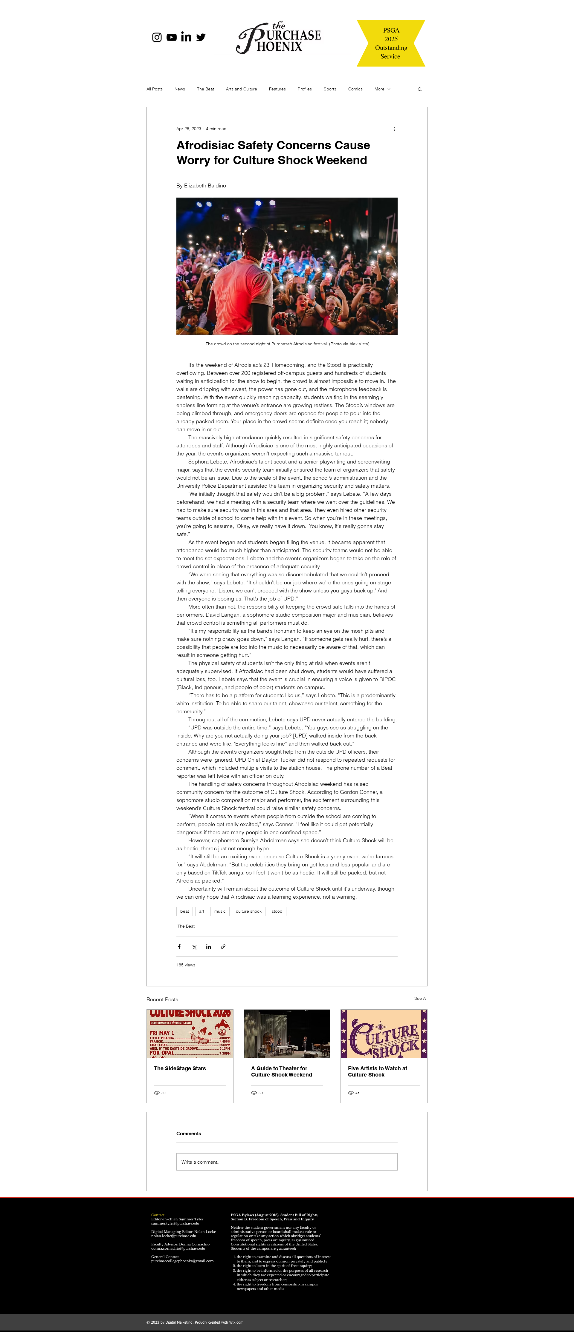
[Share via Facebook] (179, 946)
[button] (420, 89)
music (220, 911)
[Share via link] (223, 946)
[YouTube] (171, 37)
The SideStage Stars (180, 1068)
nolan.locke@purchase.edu (173, 1236)
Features (277, 89)
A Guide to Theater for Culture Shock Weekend (281, 1071)
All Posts (154, 89)
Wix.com (236, 1323)
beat (184, 911)
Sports (330, 89)
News (180, 89)
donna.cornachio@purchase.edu (178, 1248)
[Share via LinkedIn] (208, 946)
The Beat (205, 89)
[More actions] (394, 128)
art (201, 911)
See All (421, 998)
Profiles (305, 89)
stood (277, 911)
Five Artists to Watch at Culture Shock (377, 1071)
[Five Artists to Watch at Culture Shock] (384, 1034)
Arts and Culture (241, 89)
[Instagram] (157, 37)
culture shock (249, 911)
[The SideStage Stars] (190, 1034)
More (379, 89)
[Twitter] (201, 37)
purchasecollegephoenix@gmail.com (182, 1261)
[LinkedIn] (186, 37)
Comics (355, 89)
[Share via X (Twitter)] (194, 946)
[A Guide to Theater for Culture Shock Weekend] (287, 1034)
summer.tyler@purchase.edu (175, 1223)
